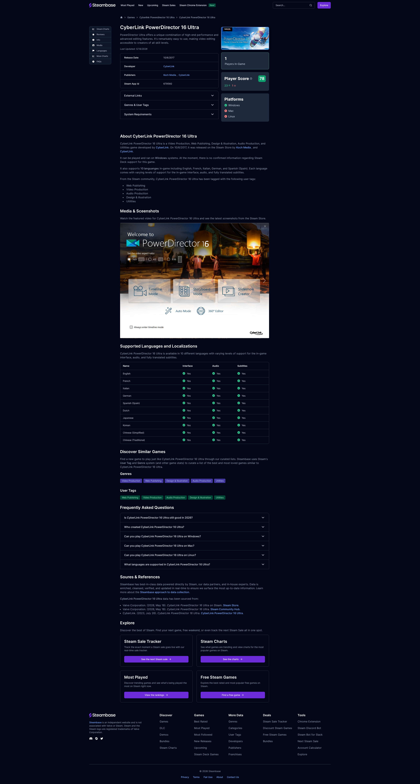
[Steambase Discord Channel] (91, 738)
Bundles (164, 741)
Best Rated (201, 721)
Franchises (235, 754)
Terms (196, 777)
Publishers (235, 747)
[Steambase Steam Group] (96, 738)
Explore (324, 5)
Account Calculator (310, 747)
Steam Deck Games (206, 754)
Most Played (127, 5)
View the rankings (154, 695)
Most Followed (203, 734)
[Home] (121, 17)
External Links (133, 95)
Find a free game (231, 695)
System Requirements (138, 114)
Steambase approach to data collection (164, 592)
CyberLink (168, 66)
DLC (162, 728)
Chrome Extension (309, 721)
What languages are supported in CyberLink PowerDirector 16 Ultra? (167, 564)
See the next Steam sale (154, 659)
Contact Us (233, 777)
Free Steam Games (274, 734)
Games (131, 17)
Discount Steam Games (277, 728)
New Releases (202, 741)
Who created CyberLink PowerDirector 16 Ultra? (154, 527)
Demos (164, 734)
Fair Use (208, 777)
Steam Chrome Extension (193, 5)
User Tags (235, 734)
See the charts (231, 659)
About (219, 777)
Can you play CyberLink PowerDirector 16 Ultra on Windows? (162, 536)
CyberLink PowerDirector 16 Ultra (197, 17)
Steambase (95, 722)
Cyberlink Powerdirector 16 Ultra (157, 17)
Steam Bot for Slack (310, 734)
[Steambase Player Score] (251, 79)
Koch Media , (170, 75)
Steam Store (230, 605)
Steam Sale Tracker (275, 721)
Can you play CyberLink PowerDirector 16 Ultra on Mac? (159, 545)
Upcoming (152, 5)
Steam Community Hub (225, 609)
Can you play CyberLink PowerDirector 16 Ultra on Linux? (160, 555)
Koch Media (244, 147)
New (140, 5)
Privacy (185, 777)
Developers (236, 741)
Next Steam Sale (308, 741)
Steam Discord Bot (309, 728)
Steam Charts (168, 747)
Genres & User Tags (136, 105)
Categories (235, 728)
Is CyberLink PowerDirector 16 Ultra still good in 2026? (158, 517)
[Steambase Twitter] (101, 738)
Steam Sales (169, 5)
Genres (233, 721)
